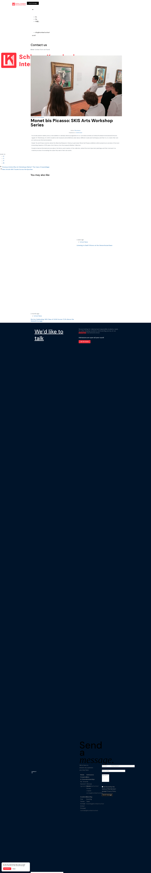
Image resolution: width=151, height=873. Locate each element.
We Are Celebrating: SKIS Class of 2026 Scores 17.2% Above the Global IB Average (52, 320)
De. (36, 19)
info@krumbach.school (42, 32)
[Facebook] (3, 156)
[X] (3, 158)
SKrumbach (77, 130)
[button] (32, 9)
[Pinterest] (3, 161)
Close (14, 868)
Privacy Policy (111, 791)
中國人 (37, 21)
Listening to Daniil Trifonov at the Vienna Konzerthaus (94, 245)
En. (36, 17)
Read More (7, 868)
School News (40, 117)
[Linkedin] (3, 163)
